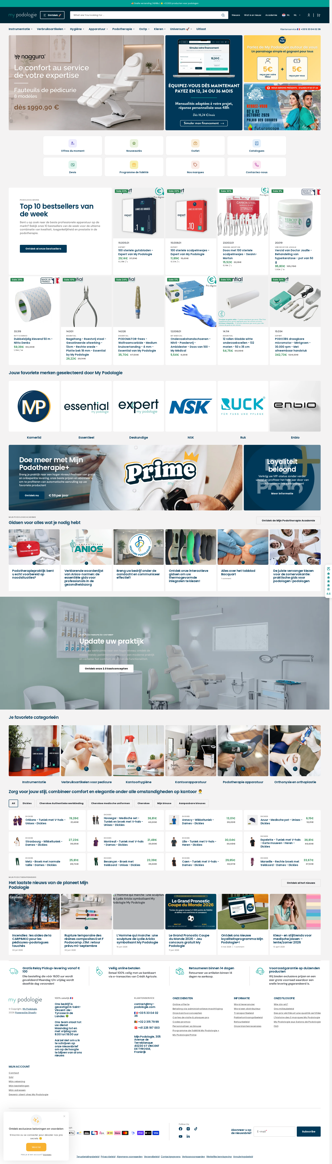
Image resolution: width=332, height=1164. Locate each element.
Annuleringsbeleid (243, 1156)
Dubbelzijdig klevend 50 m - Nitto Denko (33, 341)
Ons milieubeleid (284, 1008)
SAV (11, 1077)
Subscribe (308, 1131)
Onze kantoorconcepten (187, 1013)
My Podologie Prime (184, 1035)
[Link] (86, 82)
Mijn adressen (17, 1090)
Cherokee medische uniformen (110, 803)
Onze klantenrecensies (247, 1026)
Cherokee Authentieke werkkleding (61, 803)
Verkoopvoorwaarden (193, 1156)
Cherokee (144, 803)
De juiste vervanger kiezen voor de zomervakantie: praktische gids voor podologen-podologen (293, 575)
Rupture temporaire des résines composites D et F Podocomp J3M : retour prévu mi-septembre (84, 940)
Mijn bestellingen (19, 1085)
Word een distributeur (247, 1008)
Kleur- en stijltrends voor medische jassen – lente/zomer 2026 (292, 938)
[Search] (223, 15)
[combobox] (149, 15)
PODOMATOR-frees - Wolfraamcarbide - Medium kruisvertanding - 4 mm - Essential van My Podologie (137, 345)
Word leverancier (244, 1004)
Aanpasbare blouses (192, 803)
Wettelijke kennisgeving (219, 1156)
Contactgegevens (171, 1156)
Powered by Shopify (25, 1012)
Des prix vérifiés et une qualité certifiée (297, 1013)
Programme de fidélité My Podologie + (196, 1030)
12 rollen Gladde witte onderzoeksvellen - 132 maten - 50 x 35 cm (238, 343)
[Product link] (138, 231)
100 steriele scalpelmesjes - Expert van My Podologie (190, 252)
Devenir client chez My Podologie (28, 1094)
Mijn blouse (164, 803)
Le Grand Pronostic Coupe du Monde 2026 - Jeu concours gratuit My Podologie (189, 940)
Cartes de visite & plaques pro (191, 1017)
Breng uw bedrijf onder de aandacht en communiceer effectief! (138, 574)
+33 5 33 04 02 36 (146, 1014)
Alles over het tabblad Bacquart (238, 572)
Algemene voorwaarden (130, 1156)
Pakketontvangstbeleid (248, 1017)
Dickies (27, 803)
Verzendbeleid (151, 1156)
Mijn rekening (17, 1081)
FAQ (276, 1026)
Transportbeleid (244, 1013)
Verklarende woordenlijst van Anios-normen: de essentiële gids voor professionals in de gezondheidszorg (83, 577)
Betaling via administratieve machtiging (198, 1008)
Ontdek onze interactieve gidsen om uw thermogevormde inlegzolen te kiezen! (188, 575)
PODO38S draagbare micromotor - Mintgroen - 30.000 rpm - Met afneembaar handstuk (293, 345)
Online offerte (181, 1004)
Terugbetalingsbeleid (88, 1156)
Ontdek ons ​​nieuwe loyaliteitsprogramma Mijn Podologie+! (242, 938)
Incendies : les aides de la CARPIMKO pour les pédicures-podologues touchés (31, 940)
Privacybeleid (108, 1156)
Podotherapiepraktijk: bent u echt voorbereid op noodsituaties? (33, 574)
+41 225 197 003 (148, 1028)
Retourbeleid (242, 1021)
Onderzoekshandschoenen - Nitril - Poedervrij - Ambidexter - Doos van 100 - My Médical (191, 345)
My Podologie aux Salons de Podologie (297, 1021)
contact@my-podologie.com (144, 1005)
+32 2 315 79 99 (148, 1022)
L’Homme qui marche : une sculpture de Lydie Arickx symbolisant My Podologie (137, 938)
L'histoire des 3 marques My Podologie (297, 1017)
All (13, 803)
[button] (317, 15)
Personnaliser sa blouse (187, 1026)
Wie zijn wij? (281, 1004)
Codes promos (181, 1021)
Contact (14, 1073)
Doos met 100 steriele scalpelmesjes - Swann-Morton (240, 254)
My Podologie (30, 1008)
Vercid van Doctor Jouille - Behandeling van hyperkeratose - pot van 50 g (294, 256)
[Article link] (34, 560)
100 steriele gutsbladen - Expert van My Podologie (135, 252)
